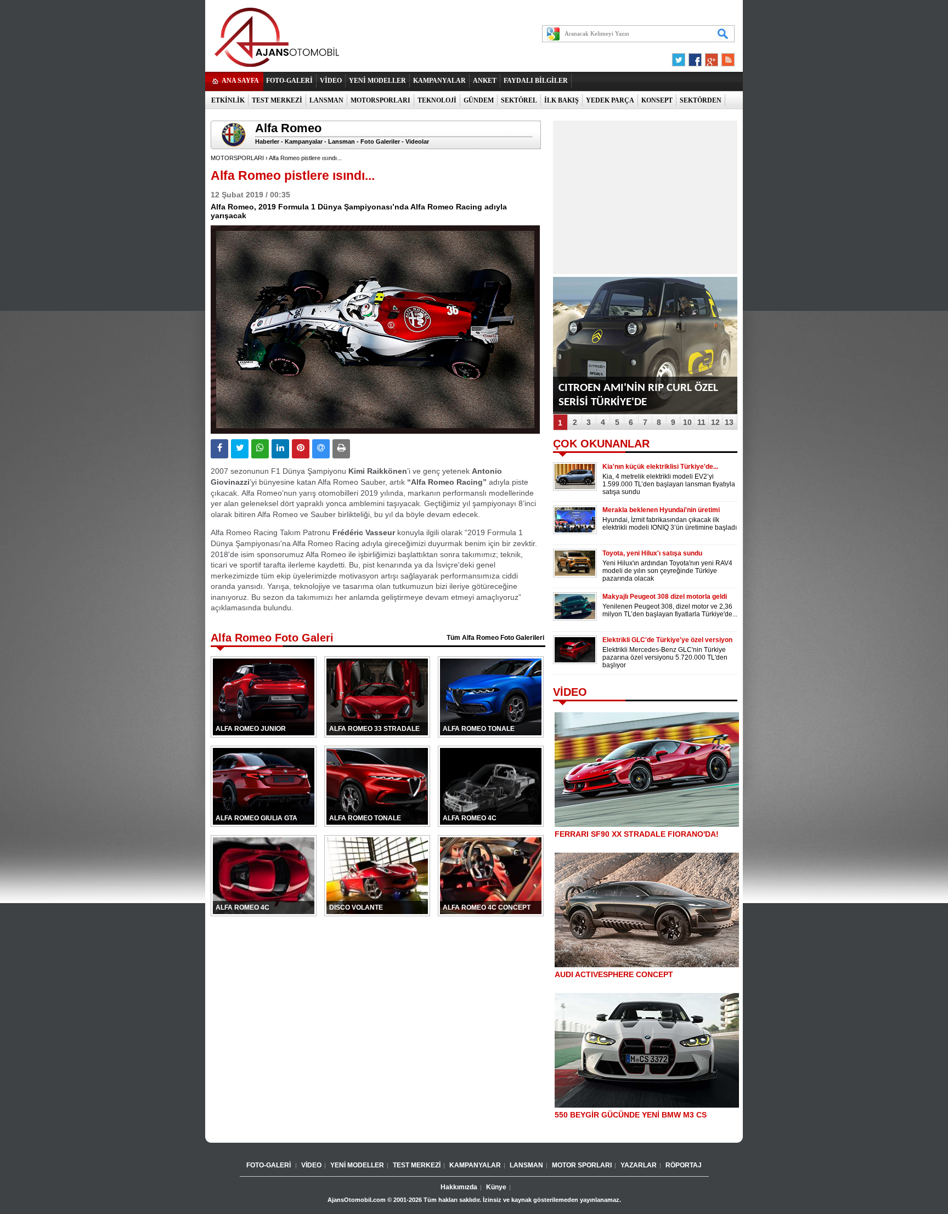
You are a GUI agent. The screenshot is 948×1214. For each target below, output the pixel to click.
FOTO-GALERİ (289, 80)
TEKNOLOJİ (436, 100)
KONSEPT (657, 100)
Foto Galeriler (380, 141)
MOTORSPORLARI (380, 100)
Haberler (267, 141)
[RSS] (725, 57)
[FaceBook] (695, 57)
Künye (496, 1187)
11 (701, 422)
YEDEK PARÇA (610, 100)
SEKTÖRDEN (700, 100)
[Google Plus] (710, 57)
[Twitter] (680, 57)
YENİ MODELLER (377, 80)
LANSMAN (326, 100)
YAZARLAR (638, 1165)
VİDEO (331, 80)
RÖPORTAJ (683, 1165)
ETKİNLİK (228, 100)
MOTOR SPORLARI (582, 1165)
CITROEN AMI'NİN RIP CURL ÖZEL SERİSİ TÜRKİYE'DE (638, 395)
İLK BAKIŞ (561, 100)
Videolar (417, 141)
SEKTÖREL (519, 100)
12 (715, 422)
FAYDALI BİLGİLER (536, 80)
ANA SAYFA (240, 80)
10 (687, 422)
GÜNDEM (479, 100)
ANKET (484, 80)
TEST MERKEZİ (277, 100)
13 (729, 422)
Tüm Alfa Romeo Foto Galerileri (495, 638)
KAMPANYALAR (439, 80)
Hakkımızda (459, 1187)
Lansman (341, 141)
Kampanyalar (304, 141)
